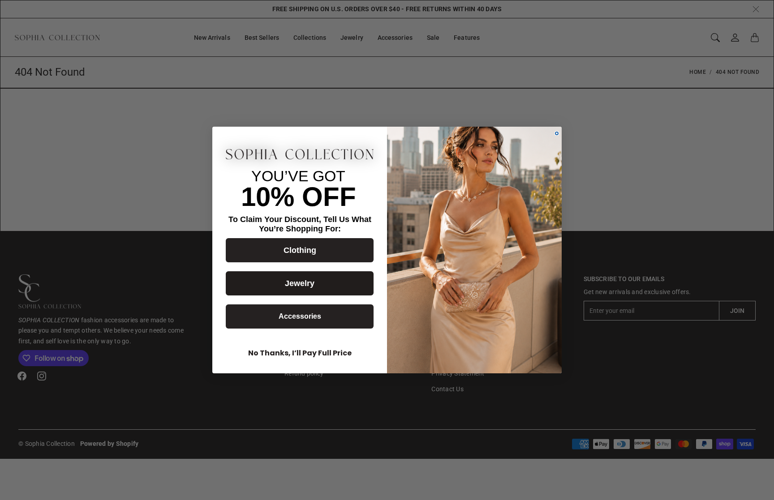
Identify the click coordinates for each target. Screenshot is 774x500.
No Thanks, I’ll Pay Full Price (300, 353)
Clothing (300, 250)
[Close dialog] (556, 133)
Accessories (300, 316)
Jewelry (299, 283)
